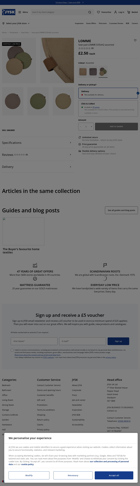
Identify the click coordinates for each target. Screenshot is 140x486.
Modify (29, 475)
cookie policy (27, 464)
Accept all (114, 475)
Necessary (73, 475)
